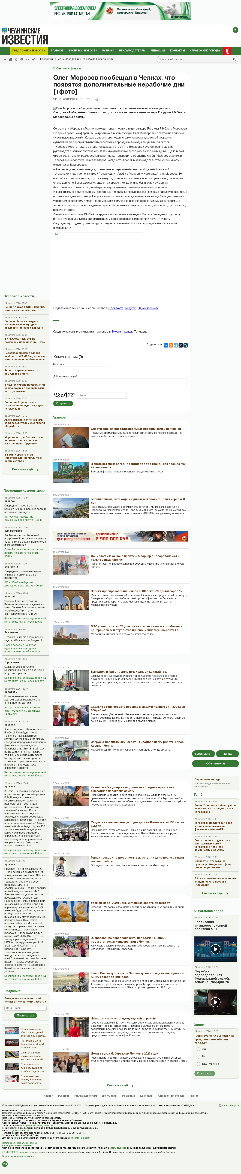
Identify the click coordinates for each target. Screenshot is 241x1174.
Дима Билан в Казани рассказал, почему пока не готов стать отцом (24, 553)
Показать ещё (22, 469)
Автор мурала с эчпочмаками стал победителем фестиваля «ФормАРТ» (22, 711)
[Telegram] (33, 59)
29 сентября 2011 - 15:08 (75, 99)
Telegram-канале (123, 332)
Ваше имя (58, 364)
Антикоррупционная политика (17, 1146)
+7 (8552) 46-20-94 (32, 1126)
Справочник (171, 1096)
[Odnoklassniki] (16, 59)
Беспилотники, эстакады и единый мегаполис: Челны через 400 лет (25, 620)
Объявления (215, 763)
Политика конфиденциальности (18, 1156)
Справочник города (205, 51)
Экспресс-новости (82, 51)
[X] (181, 345)
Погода (227, 754)
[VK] (5, 59)
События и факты (66, 68)
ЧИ (55, 99)
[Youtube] (22, 59)
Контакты (177, 51)
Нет (204, 1056)
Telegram (130, 308)
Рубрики (108, 51)
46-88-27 (48, 1126)
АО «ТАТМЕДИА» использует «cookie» (21, 1152)
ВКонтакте (115, 308)
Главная (48, 1096)
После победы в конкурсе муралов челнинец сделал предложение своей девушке (22, 648)
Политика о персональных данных (19, 1143)
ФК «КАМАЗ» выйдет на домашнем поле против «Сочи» (23, 518)
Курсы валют (203, 754)
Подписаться (25, 1015)
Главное (57, 51)
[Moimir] (27, 59)
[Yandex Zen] (10, 59)
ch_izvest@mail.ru (19, 1131)
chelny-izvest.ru (117, 1148)
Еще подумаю (210, 1064)
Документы (109, 1096)
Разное (194, 1096)
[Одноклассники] (171, 345)
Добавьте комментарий (65, 376)
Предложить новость (28, 51)
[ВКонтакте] (166, 345)
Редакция (158, 51)
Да (204, 1049)
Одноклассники (148, 308)
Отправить (63, 403)
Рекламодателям (132, 51)
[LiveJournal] (185, 345)
